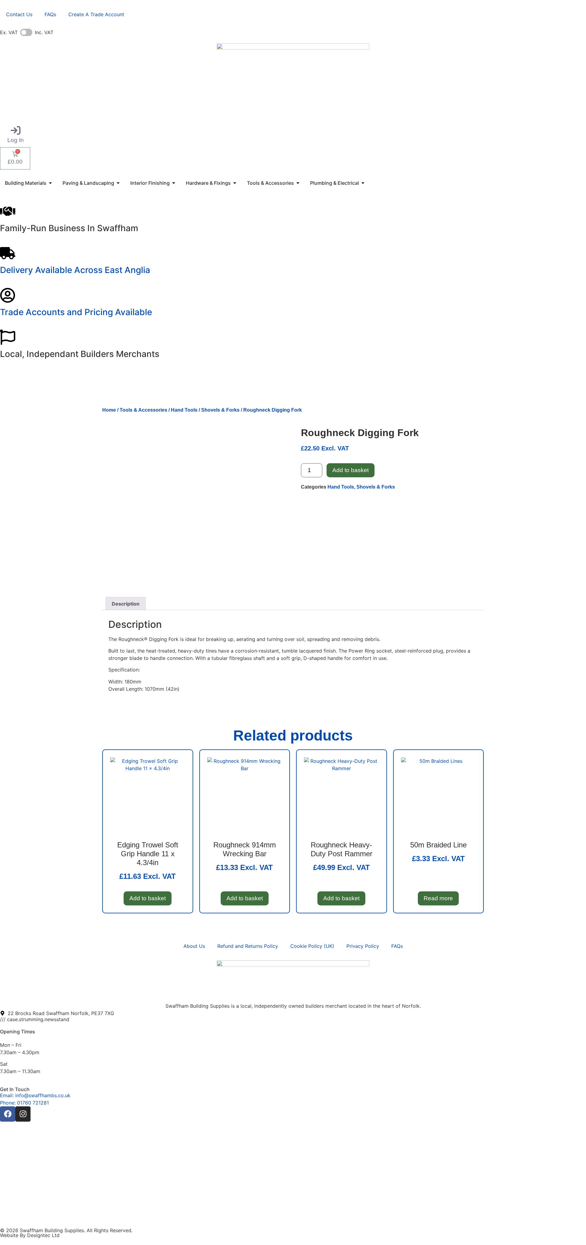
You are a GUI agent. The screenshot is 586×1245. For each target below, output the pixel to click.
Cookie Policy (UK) (312, 946)
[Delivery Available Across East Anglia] (7, 253)
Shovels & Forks (220, 410)
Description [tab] (125, 604)
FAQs (50, 14)
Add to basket (350, 470)
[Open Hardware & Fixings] (234, 183)
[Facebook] (7, 1114)
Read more (438, 898)
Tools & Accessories (143, 410)
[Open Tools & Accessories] (297, 183)
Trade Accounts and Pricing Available (76, 312)
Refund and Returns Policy (247, 946)
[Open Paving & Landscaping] (118, 183)
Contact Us (19, 14)
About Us (194, 946)
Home (109, 410)
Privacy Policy (362, 946)
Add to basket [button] (147, 898)
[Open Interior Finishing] (173, 183)
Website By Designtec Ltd (30, 1235)
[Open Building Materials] (50, 183)
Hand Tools (184, 410)
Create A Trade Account (96, 14)
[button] (15, 134)
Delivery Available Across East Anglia (75, 270)
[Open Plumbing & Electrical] (362, 183)
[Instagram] (23, 1114)
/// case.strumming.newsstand (34, 1019)
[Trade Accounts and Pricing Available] (7, 295)
